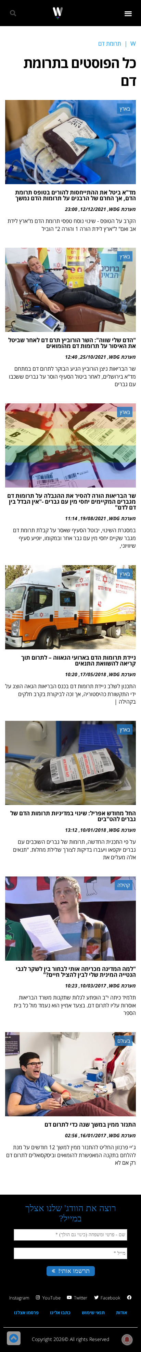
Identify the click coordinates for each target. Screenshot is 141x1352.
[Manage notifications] (126, 1339)
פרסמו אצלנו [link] (26, 1312)
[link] (58, 13)
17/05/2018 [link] (93, 674)
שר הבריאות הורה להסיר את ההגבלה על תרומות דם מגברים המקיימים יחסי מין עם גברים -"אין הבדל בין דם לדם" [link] (71, 501)
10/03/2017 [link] (93, 985)
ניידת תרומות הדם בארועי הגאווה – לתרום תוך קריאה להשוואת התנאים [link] (78, 660)
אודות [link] (121, 1312)
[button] (128, 13)
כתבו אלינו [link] (60, 1312)
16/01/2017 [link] (93, 1135)
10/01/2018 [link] (93, 830)
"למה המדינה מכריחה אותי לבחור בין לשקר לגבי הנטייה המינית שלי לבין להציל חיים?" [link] (76, 972)
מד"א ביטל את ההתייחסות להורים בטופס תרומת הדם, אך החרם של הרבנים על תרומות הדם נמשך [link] (75, 195)
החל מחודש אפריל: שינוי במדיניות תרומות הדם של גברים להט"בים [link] (73, 816)
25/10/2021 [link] (93, 357)
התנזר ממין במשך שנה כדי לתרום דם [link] (90, 1124)
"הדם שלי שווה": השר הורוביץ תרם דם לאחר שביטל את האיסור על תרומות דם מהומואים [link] (72, 343)
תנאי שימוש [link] (93, 1312)
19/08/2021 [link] (93, 518)
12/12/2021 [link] (93, 209)
